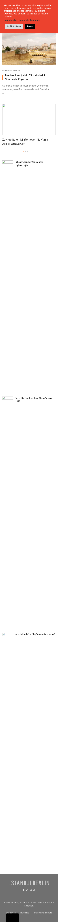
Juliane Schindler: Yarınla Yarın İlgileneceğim (29, 164)
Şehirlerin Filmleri (11, 71)
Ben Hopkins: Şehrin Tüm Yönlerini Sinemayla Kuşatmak (25, 77)
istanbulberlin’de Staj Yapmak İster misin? (35, 634)
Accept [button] (30, 26)
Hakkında (24, 912)
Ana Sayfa (11, 912)
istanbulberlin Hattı (43, 912)
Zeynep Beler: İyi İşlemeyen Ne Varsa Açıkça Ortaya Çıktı (25, 141)
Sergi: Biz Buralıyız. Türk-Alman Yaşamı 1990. (33, 400)
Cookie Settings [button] (13, 26)
